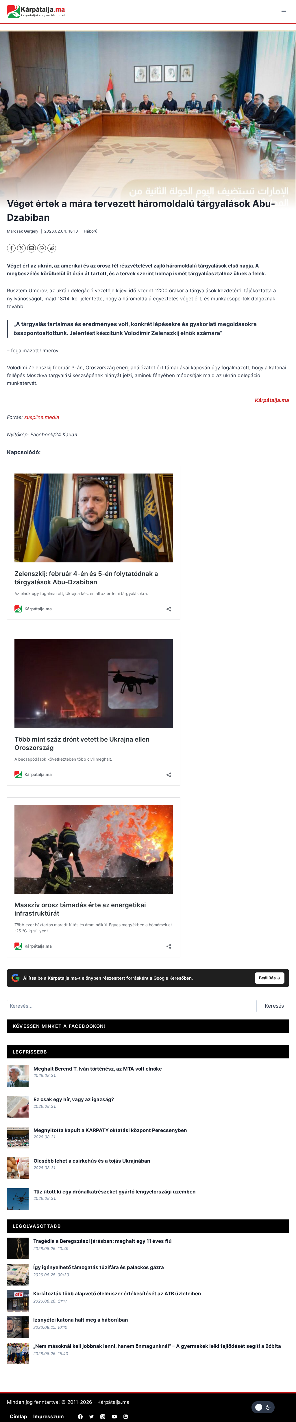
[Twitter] (92, 1416)
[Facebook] (11, 248)
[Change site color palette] (263, 1407)
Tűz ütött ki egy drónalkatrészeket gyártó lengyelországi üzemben (115, 1192)
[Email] (31, 248)
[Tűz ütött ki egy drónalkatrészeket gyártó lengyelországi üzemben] (18, 1199)
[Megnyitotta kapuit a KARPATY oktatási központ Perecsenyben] (18, 1137)
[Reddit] (51, 248)
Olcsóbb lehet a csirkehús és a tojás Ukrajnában (92, 1161)
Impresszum (48, 1416)
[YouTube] (114, 1416)
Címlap (18, 1416)
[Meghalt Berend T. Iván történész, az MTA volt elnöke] (18, 1076)
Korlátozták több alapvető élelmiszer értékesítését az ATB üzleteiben (117, 1293)
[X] (21, 248)
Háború (90, 231)
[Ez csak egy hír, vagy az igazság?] (18, 1107)
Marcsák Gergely (22, 231)
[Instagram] (103, 1416)
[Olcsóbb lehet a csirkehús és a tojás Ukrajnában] (18, 1168)
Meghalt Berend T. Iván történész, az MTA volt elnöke (98, 1069)
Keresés (274, 1006)
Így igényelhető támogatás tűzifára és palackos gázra (98, 1267)
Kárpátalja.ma (272, 400)
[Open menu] (283, 11)
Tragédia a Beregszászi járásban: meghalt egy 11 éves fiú (102, 1241)
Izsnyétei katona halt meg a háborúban (80, 1320)
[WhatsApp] (41, 248)
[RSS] (125, 1416)
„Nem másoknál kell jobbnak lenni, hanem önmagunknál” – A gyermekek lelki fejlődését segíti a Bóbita (157, 1346)
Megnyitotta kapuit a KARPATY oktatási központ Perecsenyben (110, 1130)
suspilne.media (41, 417)
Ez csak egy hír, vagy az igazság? (74, 1099)
